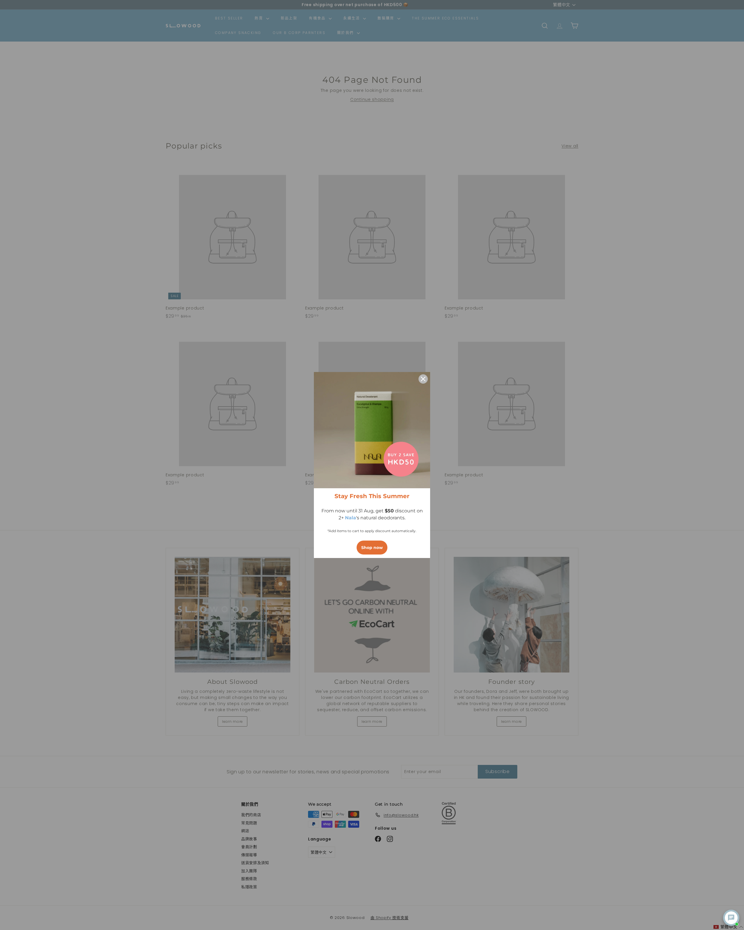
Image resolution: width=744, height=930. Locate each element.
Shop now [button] (372, 547)
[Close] (423, 379)
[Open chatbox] (731, 918)
